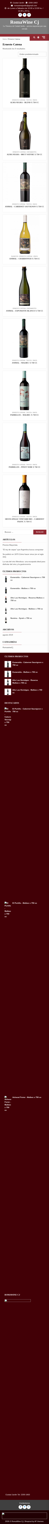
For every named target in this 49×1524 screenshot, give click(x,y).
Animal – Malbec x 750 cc (24, 363)
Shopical (28, 1521)
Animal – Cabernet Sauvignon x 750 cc (24, 207)
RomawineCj (8, 647)
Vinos (35, 100)
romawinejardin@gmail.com (25, 5)
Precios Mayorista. (10, 545)
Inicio (5, 39)
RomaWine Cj (24, 22)
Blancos (14, 256)
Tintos (28, 100)
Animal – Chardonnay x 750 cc (24, 259)
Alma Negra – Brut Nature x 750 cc (24, 154)
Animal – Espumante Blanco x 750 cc (24, 311)
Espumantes (31, 152)
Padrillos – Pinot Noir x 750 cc (24, 467)
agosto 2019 (8, 635)
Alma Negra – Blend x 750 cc (24, 102)
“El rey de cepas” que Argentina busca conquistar (23, 550)
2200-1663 (33, 3)
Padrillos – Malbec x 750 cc (24, 415)
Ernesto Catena (18, 100)
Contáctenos (24, 1503)
